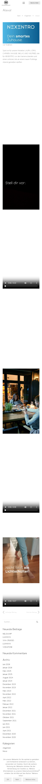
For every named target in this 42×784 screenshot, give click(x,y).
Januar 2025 (7, 674)
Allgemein (7, 748)
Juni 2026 (6, 664)
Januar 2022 (7, 707)
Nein (17, 779)
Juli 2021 (6, 724)
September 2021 (9, 720)
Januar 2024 (7, 681)
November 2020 (9, 737)
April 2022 (7, 697)
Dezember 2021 (9, 711)
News (5, 751)
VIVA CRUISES (8, 640)
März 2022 (7, 701)
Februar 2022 (8, 704)
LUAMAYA (7, 637)
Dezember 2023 (9, 684)
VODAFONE (7, 647)
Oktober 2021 (8, 717)
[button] (23, 3)
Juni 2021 (6, 727)
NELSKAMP (7, 634)
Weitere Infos (30, 779)
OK (8, 779)
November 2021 (9, 714)
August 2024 (8, 677)
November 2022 (9, 694)
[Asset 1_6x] (6, 2)
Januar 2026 (7, 667)
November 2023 (9, 687)
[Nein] (39, 770)
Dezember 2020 (9, 734)
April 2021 (7, 730)
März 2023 (7, 691)
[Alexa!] (21, 23)
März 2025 (7, 671)
